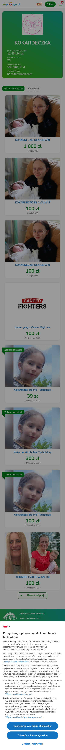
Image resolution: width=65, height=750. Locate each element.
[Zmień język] (7, 626)
